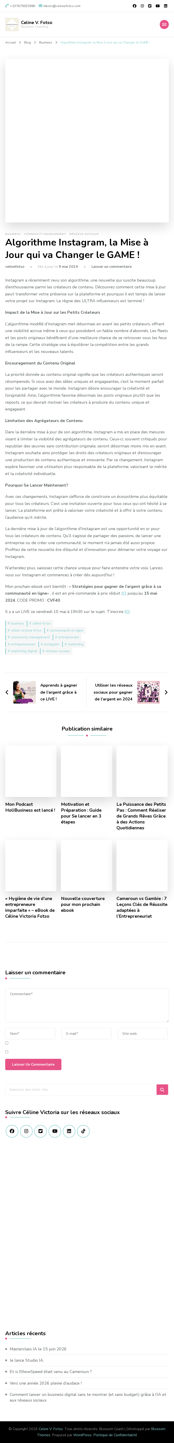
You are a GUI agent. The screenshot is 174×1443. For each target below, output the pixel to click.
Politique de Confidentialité (115, 1435)
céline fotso (41, 623)
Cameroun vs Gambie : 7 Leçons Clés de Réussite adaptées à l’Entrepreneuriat (141, 907)
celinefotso (14, 266)
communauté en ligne (66, 630)
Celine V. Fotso (36, 22)
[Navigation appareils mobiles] (164, 24)
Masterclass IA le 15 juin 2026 (38, 1349)
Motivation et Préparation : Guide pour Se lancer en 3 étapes (81, 813)
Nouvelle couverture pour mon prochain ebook (83, 904)
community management (30, 637)
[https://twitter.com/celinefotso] (40, 1131)
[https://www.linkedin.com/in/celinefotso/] (69, 1131)
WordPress (82, 1435)
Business (13, 234)
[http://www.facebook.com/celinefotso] (12, 1131)
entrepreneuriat (23, 644)
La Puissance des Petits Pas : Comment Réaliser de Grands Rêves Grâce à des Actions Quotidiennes (141, 816)
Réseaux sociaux (84, 234)
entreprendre (68, 637)
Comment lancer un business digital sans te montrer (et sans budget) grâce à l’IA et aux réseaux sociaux (88, 1397)
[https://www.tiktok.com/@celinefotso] (83, 1131)
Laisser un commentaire (112, 266)
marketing (75, 644)
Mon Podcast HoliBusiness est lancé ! (30, 807)
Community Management (45, 234)
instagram (51, 644)
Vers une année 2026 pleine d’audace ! (46, 1383)
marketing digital (24, 651)
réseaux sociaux (58, 651)
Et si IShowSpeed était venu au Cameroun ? (51, 1371)
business (17, 623)
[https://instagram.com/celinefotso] (26, 1131)
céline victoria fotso (26, 630)
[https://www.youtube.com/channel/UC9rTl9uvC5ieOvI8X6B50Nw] (54, 1131)
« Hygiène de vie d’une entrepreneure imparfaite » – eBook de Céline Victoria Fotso (30, 907)
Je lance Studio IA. (27, 1360)
